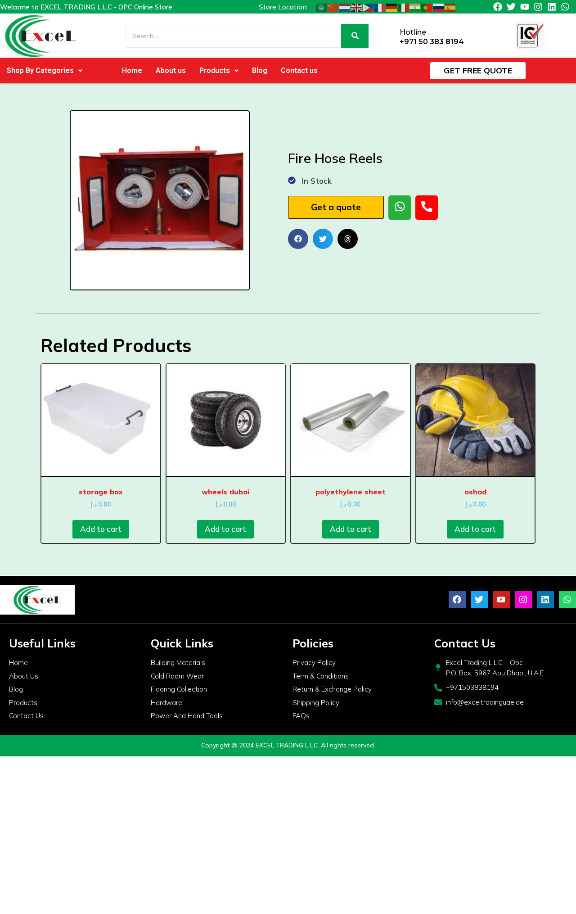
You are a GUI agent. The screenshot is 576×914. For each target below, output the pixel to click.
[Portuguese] (427, 6)
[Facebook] (497, 7)
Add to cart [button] (101, 529)
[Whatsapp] (565, 7)
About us (171, 70)
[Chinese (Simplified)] (333, 6)
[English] (357, 6)
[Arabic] (322, 6)
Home (132, 70)
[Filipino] (368, 6)
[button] (44, 70)
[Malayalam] (415, 6)
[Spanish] (450, 6)
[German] (392, 6)
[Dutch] (345, 6)
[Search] (355, 36)
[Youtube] (524, 7)
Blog (259, 70)
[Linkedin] (551, 7)
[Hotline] (389, 35)
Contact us (299, 70)
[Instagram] (538, 7)
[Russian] (439, 6)
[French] (380, 6)
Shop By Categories (40, 70)
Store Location (283, 6)
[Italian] (404, 6)
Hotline (413, 32)
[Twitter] (511, 7)
